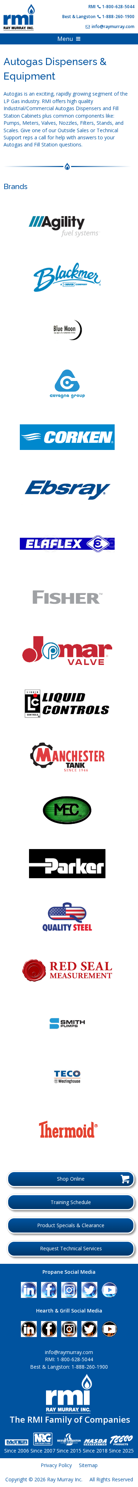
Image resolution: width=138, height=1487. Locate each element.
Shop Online (71, 1178)
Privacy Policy (56, 1465)
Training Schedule (71, 1202)
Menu (65, 39)
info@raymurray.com (113, 26)
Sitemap (88, 1465)
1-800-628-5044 (118, 7)
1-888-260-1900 (118, 17)
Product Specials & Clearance (70, 1225)
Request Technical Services (71, 1248)
